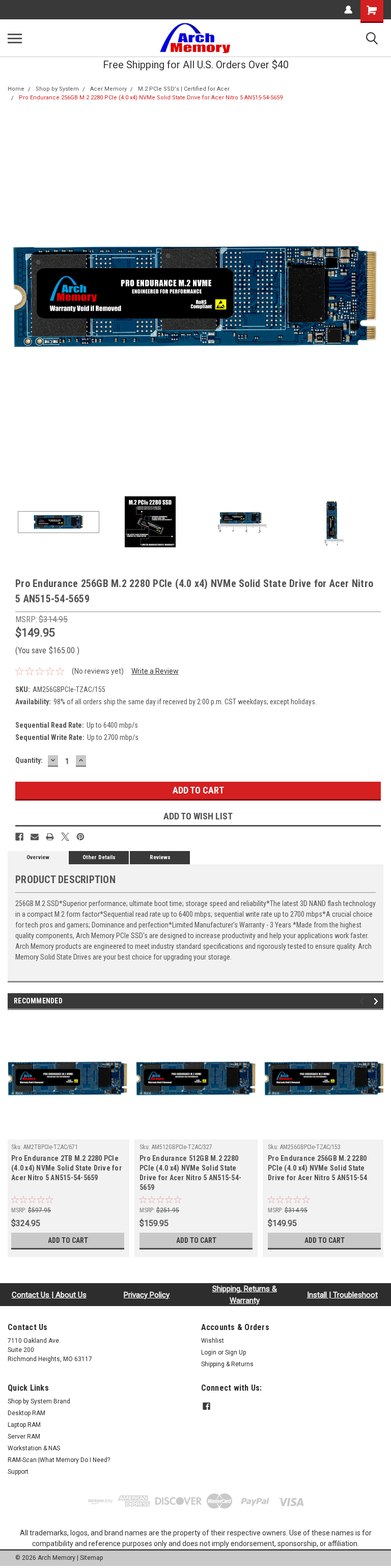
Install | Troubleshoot (342, 1294)
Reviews (160, 857)
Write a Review (155, 671)
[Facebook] (19, 837)
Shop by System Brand (39, 1401)
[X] (65, 837)
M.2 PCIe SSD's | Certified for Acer (184, 89)
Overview (37, 857)
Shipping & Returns (227, 1364)
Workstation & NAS (34, 1448)
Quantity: (29, 760)
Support (18, 1471)
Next (375, 297)
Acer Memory (108, 89)
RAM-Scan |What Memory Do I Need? (59, 1460)
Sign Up (235, 1352)
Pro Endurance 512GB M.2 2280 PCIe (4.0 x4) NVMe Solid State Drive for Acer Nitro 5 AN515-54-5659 (190, 1172)
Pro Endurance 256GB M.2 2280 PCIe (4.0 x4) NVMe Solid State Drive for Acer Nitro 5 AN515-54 (317, 1168)
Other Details (99, 857)
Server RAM (24, 1436)
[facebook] (206, 1406)
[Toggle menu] (15, 38)
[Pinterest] (80, 837)
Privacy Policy (147, 1294)
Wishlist (212, 1340)
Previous (15, 297)
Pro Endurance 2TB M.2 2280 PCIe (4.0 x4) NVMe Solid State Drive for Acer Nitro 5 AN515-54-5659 (66, 1168)
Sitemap (91, 1557)
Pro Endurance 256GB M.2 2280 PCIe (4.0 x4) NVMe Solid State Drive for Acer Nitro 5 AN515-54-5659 (151, 97)
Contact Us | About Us (49, 1294)
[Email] (35, 837)
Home (16, 89)
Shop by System (57, 89)
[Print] (50, 837)
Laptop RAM (24, 1424)
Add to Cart (68, 1240)
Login (208, 1352)
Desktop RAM (26, 1413)
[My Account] (348, 10)
